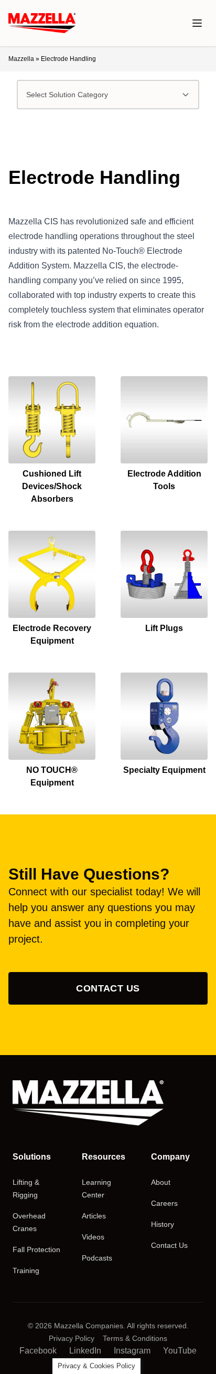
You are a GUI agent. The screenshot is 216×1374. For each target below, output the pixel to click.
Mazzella (21, 59)
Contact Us (108, 988)
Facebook (38, 1350)
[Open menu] (197, 23)
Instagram (132, 1350)
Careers (164, 1203)
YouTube (180, 1350)
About (160, 1182)
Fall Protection (36, 1249)
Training (26, 1270)
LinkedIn (85, 1350)
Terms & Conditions (135, 1338)
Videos (93, 1237)
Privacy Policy (71, 1338)
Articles (94, 1216)
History (162, 1224)
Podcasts (97, 1258)
